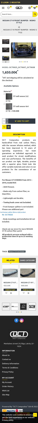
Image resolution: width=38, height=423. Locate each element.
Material (7, 91)
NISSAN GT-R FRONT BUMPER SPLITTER (11, 283)
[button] (19, 61)
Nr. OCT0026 (7, 215)
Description (19, 134)
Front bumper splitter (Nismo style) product (14, 212)
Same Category (27, 260)
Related (11, 260)
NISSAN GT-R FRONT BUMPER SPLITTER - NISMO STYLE (28, 283)
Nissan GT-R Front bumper (17, 251)
